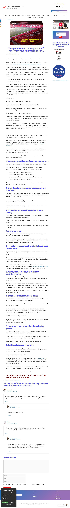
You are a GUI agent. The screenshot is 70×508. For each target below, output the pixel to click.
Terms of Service (37, 504)
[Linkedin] (0, 21)
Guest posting (57, 498)
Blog (9, 15)
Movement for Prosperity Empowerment (35, 17)
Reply (6, 401)
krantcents (9, 390)
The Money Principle (15, 6)
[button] (2, 497)
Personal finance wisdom (15, 380)
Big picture (11, 19)
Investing (38, 15)
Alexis (8, 422)
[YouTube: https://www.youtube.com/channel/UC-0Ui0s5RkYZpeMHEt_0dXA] (60, 7)
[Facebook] (0, 19)
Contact (62, 15)
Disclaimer (57, 496)
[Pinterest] (0, 22)
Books (43, 15)
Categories (56, 15)
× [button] (15, 489)
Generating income (20, 15)
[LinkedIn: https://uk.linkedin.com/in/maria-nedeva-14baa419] (59, 7)
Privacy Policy (29, 504)
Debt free (14, 15)
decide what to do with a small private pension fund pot (27, 64)
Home (6, 15)
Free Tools (49, 15)
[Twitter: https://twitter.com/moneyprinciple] (58, 7)
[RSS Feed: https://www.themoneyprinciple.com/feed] (62, 7)
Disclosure (57, 494)
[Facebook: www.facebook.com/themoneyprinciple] (56, 7)
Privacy (57, 491)
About (34, 494)
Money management (31, 15)
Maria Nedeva (13, 406)
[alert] (8, 497)
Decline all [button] (12, 502)
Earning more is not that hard (40, 266)
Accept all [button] (5, 502)
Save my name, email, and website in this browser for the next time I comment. (24, 484)
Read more (9, 495)
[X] (0, 24)
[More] (0, 26)
